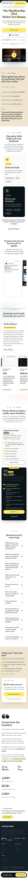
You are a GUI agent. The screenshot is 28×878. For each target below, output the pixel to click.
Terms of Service (6, 861)
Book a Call (14, 516)
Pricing (3, 852)
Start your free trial (14, 694)
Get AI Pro (14, 511)
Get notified (7, 817)
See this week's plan (14, 228)
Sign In (11, 3)
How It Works (15, 35)
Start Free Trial (20, 3)
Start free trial (21, 874)
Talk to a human (9, 349)
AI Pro (3, 847)
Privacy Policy (5, 858)
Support (17, 849)
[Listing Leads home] (5, 3)
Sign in (16, 847)
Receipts (4, 849)
